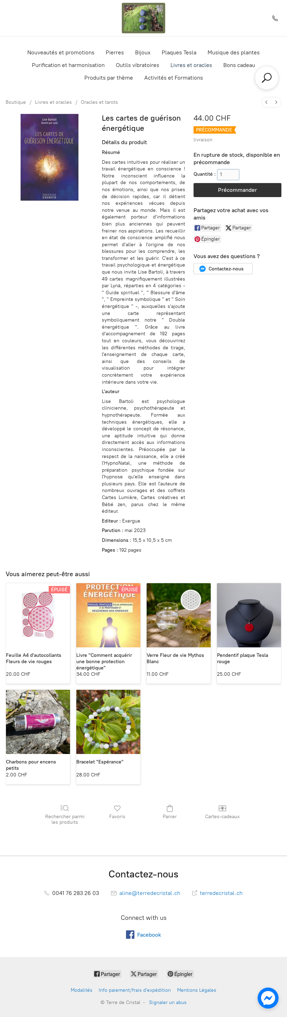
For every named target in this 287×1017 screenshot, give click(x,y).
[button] (223, 268)
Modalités (81, 990)
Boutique (16, 102)
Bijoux (142, 52)
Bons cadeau (239, 65)
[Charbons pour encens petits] (38, 722)
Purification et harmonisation (68, 65)
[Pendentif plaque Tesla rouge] (249, 615)
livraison (203, 140)
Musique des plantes (234, 52)
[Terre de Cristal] (143, 18)
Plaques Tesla (179, 52)
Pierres (115, 52)
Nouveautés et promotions (60, 52)
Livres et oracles (191, 65)
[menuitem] (266, 102)
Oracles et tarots (99, 102)
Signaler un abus (168, 1002)
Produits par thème (108, 77)
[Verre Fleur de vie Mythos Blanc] (179, 615)
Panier (170, 817)
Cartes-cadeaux (222, 817)
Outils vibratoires (137, 65)
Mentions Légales (196, 990)
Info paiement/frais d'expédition (135, 990)
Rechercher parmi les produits (65, 820)
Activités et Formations (173, 77)
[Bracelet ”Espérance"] (108, 722)
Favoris (117, 817)
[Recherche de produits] (266, 78)
